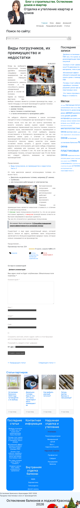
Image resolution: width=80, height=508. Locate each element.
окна (64, 137)
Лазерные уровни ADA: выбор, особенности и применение (15, 468)
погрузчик (14, 253)
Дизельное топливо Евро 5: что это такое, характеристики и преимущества (31, 398)
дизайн (67, 116)
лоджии (77, 123)
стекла (74, 161)
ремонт (68, 158)
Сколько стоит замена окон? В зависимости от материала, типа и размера (15, 439)
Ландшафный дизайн (54, 26)
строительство (76, 163)
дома (75, 118)
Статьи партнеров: (17, 372)
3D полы (63, 105)
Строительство (33, 255)
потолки (63, 158)
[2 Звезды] (30, 248)
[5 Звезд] (34, 248)
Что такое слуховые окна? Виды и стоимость (15, 462)
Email (10, 316)
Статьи (67, 26)
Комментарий (14, 280)
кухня (73, 123)
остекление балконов (69, 142)
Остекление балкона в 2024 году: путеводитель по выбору (13, 396)
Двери (58, 23)
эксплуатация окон (66, 168)
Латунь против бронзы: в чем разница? (66, 395)
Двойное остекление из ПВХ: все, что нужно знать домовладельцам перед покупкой (15, 432)
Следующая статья (47, 363)
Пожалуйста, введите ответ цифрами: (22, 343)
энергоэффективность (67, 170)
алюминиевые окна (67, 107)
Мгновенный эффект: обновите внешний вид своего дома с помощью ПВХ (15, 447)
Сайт (10, 324)
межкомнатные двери (66, 125)
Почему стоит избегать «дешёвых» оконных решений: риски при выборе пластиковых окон (15, 455)
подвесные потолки (73, 155)
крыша (68, 123)
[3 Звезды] (31, 248)
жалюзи (69, 121)
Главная (44, 23)
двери (69, 112)
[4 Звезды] (32, 248)
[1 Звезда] (29, 248)
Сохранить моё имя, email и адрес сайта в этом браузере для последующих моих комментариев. (30, 338)
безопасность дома (68, 110)
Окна (52, 23)
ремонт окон (67, 161)
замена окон (76, 121)
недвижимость (67, 134)
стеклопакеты (66, 163)
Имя (10, 307)
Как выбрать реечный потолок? (48, 394)
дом (71, 118)
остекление (72, 138)
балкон (75, 107)
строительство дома (66, 166)
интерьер (63, 123)
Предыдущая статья (17, 363)
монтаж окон (72, 132)
